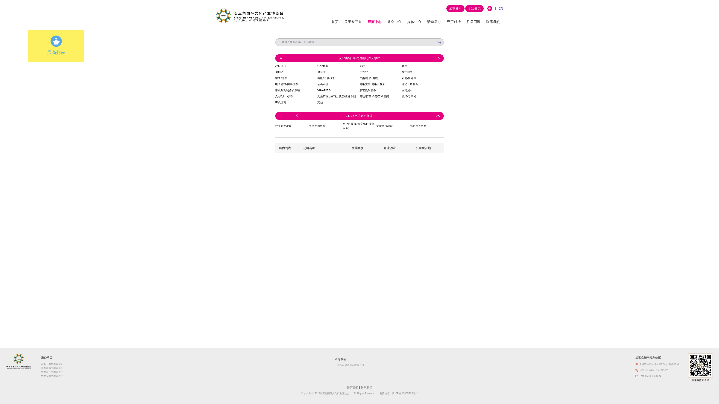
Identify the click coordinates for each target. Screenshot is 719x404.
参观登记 (474, 8)
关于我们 (353, 387)
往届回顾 (474, 22)
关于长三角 (353, 22)
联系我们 (493, 22)
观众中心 (394, 22)
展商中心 (375, 22)
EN (501, 8)
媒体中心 (414, 22)
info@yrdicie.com (650, 375)
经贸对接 (454, 22)
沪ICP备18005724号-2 (405, 393)
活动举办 (434, 22)
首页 (335, 22)
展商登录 (455, 8)
